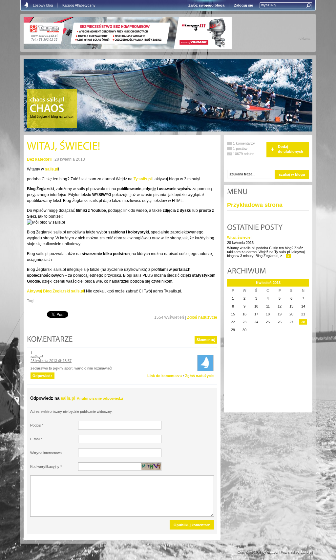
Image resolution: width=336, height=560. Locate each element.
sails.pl (51, 169)
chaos (272, 552)
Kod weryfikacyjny (44, 467)
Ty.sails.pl (143, 179)
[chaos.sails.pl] (47, 100)
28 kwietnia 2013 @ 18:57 (51, 361)
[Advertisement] (260, 376)
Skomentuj (206, 340)
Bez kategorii (39, 159)
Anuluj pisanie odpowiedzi (100, 398)
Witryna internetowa (46, 453)
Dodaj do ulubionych (290, 149)
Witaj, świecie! (239, 237)
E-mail (35, 439)
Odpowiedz (42, 376)
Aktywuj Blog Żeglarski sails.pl (55, 291)
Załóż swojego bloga (206, 5)
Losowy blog (43, 5)
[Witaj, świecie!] (63, 146)
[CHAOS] (47, 109)
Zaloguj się (243, 5)
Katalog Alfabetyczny (78, 5)
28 (303, 322)
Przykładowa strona (255, 205)
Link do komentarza (164, 376)
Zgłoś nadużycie (202, 317)
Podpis (35, 425)
